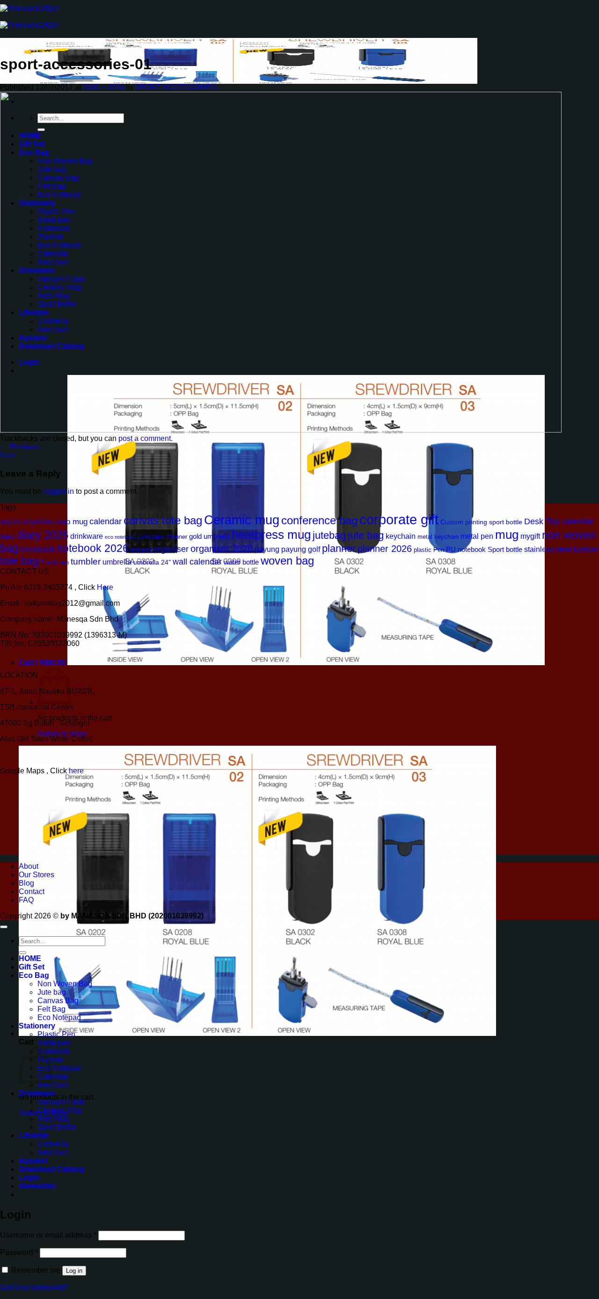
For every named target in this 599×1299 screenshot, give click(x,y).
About (28, 866)
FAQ (26, 900)
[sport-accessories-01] (281, 430)
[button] (282, 663)
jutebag (329, 535)
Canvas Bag (58, 1001)
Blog (26, 883)
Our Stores (36, 875)
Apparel (33, 1161)
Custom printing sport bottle (481, 522)
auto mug (71, 521)
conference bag (319, 520)
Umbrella (52, 1144)
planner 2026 (385, 548)
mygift (530, 536)
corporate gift (398, 519)
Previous (19, 447)
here (77, 771)
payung (267, 549)
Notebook (53, 1051)
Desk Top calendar (559, 521)
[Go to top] (3, 926)
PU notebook (466, 549)
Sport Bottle (56, 1127)
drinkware (86, 536)
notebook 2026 (93, 548)
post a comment (144, 438)
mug (507, 535)
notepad (141, 550)
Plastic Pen (56, 1034)
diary (7, 536)
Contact (31, 891)
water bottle (241, 562)
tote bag (19, 561)
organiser (171, 549)
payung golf (300, 549)
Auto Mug (53, 1119)
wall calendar (197, 561)
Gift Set (31, 967)
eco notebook (120, 537)
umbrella (116, 562)
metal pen (476, 536)
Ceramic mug (241, 520)
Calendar (52, 1076)
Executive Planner (162, 537)
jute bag (366, 535)
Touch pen (55, 562)
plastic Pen (429, 549)
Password (19, 1252)
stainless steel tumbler (561, 549)
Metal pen (53, 1043)
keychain (401, 536)
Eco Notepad (59, 1017)
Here (105, 587)
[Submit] (22, 952)
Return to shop (61, 734)
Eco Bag (34, 975)
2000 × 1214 (103, 87)
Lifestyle (34, 1135)
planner (339, 548)
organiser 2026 (221, 548)
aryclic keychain (26, 522)
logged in (58, 491)
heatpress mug (271, 535)
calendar (105, 521)
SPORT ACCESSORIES (175, 87)
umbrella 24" (152, 562)
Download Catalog (51, 1169)
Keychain (53, 1085)
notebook (37, 549)
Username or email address (48, 1235)
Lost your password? (34, 1287)
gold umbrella (209, 536)
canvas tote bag (163, 520)
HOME (30, 958)
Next (12, 455)
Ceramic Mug (59, 1110)
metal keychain (438, 536)
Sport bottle (505, 549)
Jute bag (51, 992)
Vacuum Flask (61, 1102)
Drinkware (37, 1093)
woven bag (287, 561)
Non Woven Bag (64, 984)
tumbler (86, 561)
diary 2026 (42, 535)
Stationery (37, 1026)
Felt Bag (51, 1009)
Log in (74, 1270)
